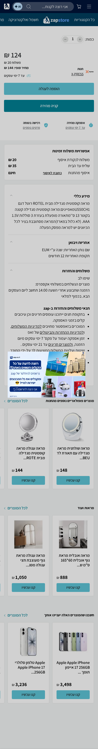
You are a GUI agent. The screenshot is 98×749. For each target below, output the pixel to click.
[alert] (49, 374)
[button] (83, 353)
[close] (83, 353)
